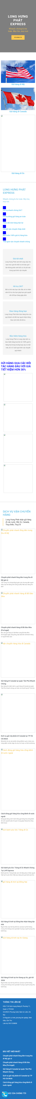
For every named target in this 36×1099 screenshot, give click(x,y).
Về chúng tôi (18, 37)
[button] (2, 26)
